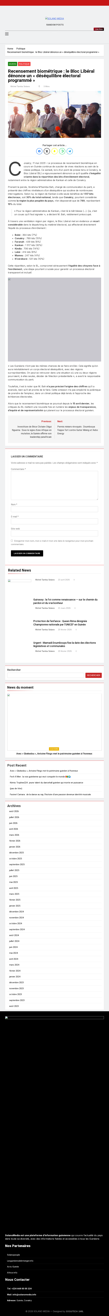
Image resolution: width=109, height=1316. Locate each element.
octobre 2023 (15, 994)
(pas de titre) (16, 788)
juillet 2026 (14, 817)
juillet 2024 (14, 941)
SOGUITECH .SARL (75, 1311)
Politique (24, 64)
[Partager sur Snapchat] (54, 151)
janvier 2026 (14, 847)
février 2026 (14, 841)
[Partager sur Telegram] (70, 151)
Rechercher (14, 669)
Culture (54, 749)
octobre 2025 (15, 858)
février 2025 (14, 900)
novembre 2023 (16, 988)
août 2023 (14, 1006)
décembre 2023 (16, 982)
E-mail (15, 516)
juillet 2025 (14, 870)
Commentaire (18, 469)
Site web (15, 528)
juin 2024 (13, 947)
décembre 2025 (16, 852)
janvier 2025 (14, 906)
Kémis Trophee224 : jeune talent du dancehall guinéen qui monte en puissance (46, 782)
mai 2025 (13, 882)
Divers (12, 64)
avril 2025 (13, 888)
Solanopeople (13, 1255)
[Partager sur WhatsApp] (62, 151)
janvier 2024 (14, 976)
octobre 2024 (15, 923)
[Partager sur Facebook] (39, 151)
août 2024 (14, 935)
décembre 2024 (16, 911)
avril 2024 (13, 959)
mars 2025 (14, 894)
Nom (14, 504)
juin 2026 (13, 823)
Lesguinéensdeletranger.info (20, 1261)
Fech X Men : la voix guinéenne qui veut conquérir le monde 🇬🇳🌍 (40, 776)
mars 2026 (14, 835)
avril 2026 (13, 829)
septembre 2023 (17, 1000)
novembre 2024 (16, 917)
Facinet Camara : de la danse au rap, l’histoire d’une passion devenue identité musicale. (50, 794)
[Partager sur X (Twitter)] (47, 151)
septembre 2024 (17, 929)
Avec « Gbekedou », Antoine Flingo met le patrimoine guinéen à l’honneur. (54, 753)
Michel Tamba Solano (20, 86)
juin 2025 (13, 876)
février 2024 (14, 971)
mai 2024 (13, 953)
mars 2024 (14, 965)
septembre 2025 (17, 864)
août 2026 (14, 811)
